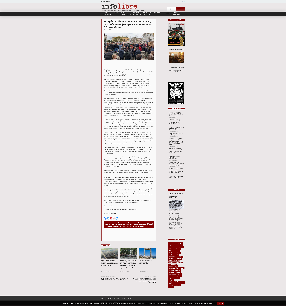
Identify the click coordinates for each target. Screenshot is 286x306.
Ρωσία (177, 250)
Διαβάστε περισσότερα (175, 228)
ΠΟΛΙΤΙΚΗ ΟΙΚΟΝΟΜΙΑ (106, 13)
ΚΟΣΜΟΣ (115, 13)
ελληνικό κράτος (173, 264)
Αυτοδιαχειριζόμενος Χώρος (176, 67)
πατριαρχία (178, 276)
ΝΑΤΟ (170, 248)
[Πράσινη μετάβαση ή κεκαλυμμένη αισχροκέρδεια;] (147, 259)
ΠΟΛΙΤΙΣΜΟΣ (157, 13)
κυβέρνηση (171, 276)
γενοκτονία (171, 258)
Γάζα (170, 245)
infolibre (117, 29)
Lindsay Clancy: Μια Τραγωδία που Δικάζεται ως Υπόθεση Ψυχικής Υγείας (176, 164)
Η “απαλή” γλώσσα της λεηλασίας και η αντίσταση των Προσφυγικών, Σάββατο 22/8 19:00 (176, 121)
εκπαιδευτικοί (179, 262)
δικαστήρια (178, 258)
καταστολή (171, 272)
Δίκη (174, 245)
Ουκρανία (178, 248)
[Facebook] (182, 1)
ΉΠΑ (170, 243)
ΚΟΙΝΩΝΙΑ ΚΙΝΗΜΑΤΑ (136, 13)
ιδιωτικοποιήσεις (173, 266)
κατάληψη (171, 270)
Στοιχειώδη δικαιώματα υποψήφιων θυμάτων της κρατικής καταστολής (176, 195)
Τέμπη (178, 252)
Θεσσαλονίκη (172, 247)
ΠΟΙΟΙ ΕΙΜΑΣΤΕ (173, 49)
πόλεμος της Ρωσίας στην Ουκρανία (175, 282)
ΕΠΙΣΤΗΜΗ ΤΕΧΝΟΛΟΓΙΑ (177, 13)
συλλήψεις (178, 285)
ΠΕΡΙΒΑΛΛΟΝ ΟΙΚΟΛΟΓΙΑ (147, 13)
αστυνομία (180, 256)
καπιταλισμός (180, 268)
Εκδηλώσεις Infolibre (176, 20)
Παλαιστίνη (171, 250)
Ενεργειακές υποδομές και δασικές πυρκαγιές (176, 177)
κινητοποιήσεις (172, 274)
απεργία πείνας (172, 256)
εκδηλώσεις (171, 262)
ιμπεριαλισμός (172, 268)
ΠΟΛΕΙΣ (167, 13)
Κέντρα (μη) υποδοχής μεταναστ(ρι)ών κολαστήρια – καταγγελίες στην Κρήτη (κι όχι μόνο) (176, 150)
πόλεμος (171, 280)
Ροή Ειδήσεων (176, 108)
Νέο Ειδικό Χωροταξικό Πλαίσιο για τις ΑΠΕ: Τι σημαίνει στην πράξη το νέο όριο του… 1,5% (176, 114)
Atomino (111, 299)
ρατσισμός (171, 285)
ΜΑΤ (183, 247)
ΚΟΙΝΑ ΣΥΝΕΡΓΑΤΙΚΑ (125, 13)
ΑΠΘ (174, 243)
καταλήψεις (177, 270)
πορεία (170, 278)
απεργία (176, 254)
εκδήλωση (176, 260)
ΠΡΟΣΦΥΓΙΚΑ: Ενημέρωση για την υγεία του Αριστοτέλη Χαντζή (176, 128)
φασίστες (171, 287)
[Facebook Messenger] (117, 217)
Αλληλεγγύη (179, 243)
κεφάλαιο (178, 272)
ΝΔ (174, 248)
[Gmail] (114, 217)
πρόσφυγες (176, 278)
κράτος (179, 274)
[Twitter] (184, 1)
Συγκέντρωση (172, 252)
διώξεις (170, 260)
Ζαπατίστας (179, 245)
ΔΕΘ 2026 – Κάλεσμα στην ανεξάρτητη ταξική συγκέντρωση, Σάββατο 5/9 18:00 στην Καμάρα (176, 170)
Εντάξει (221, 303)
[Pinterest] (111, 217)
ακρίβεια (171, 254)
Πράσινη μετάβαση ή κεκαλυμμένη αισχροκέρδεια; (145, 262)
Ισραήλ (178, 247)
